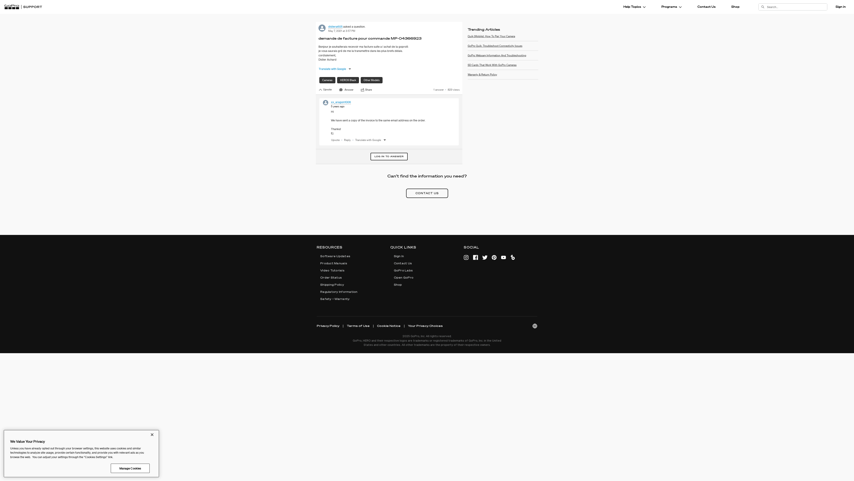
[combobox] (797, 7)
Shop (735, 7)
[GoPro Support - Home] (23, 6)
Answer (348, 90)
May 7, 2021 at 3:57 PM (341, 31)
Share (368, 90)
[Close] (152, 435)
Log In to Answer (389, 156)
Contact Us (706, 7)
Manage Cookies (130, 468)
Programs (669, 7)
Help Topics (632, 7)
